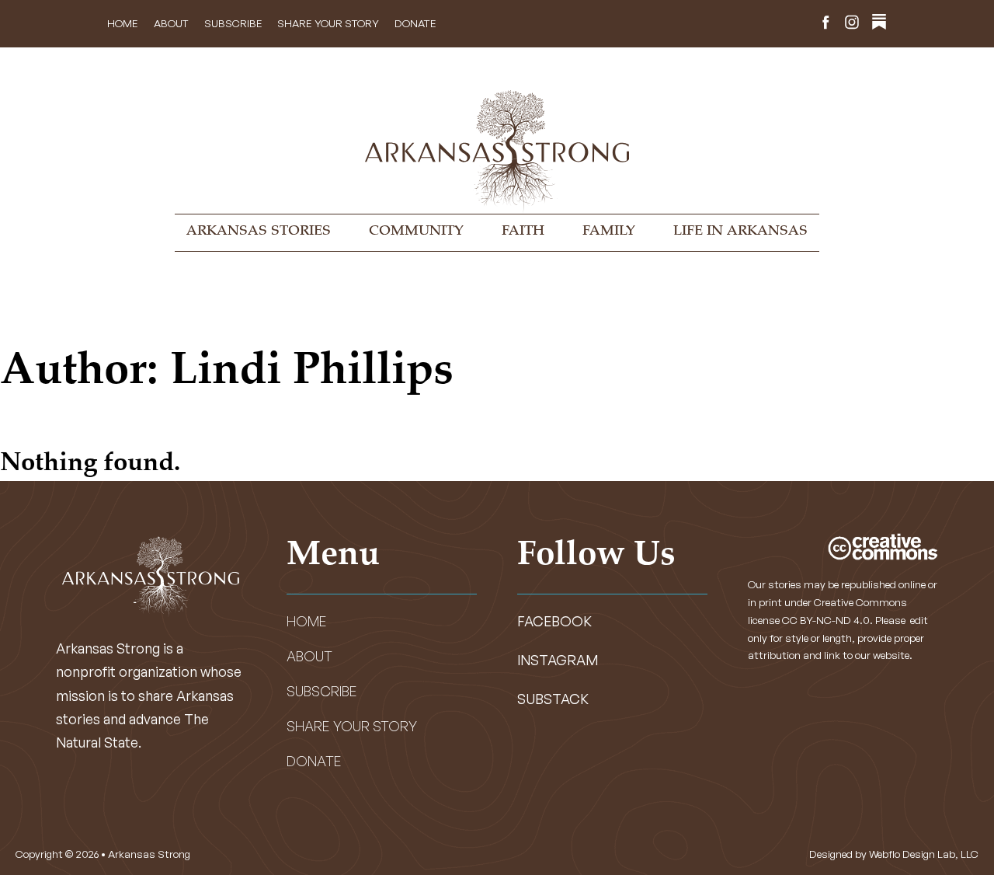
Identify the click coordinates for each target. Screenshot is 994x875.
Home (122, 23)
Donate (415, 23)
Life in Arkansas (740, 232)
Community (416, 232)
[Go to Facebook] (825, 24)
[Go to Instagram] (852, 24)
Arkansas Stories (258, 232)
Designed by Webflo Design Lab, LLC (893, 853)
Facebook (554, 620)
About (171, 23)
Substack (553, 698)
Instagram (557, 659)
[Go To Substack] (879, 24)
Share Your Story (328, 23)
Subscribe (233, 23)
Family (608, 232)
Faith (523, 232)
